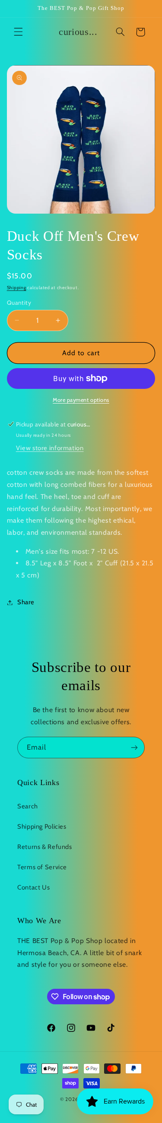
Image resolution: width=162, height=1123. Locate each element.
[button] (18, 32)
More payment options (81, 400)
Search (27, 806)
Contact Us (33, 887)
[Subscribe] (134, 747)
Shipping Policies (42, 826)
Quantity (19, 302)
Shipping (16, 287)
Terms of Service (42, 867)
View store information (50, 448)
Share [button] (26, 602)
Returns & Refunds (44, 847)
